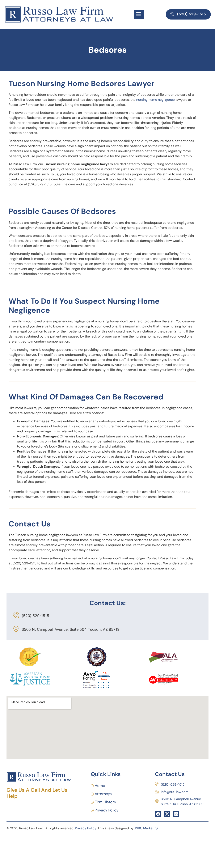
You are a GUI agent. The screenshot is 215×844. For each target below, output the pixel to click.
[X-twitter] (167, 814)
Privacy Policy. (86, 828)
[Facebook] (158, 814)
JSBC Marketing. (146, 828)
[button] (188, 14)
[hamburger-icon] (139, 14)
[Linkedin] (176, 814)
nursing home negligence (155, 99)
